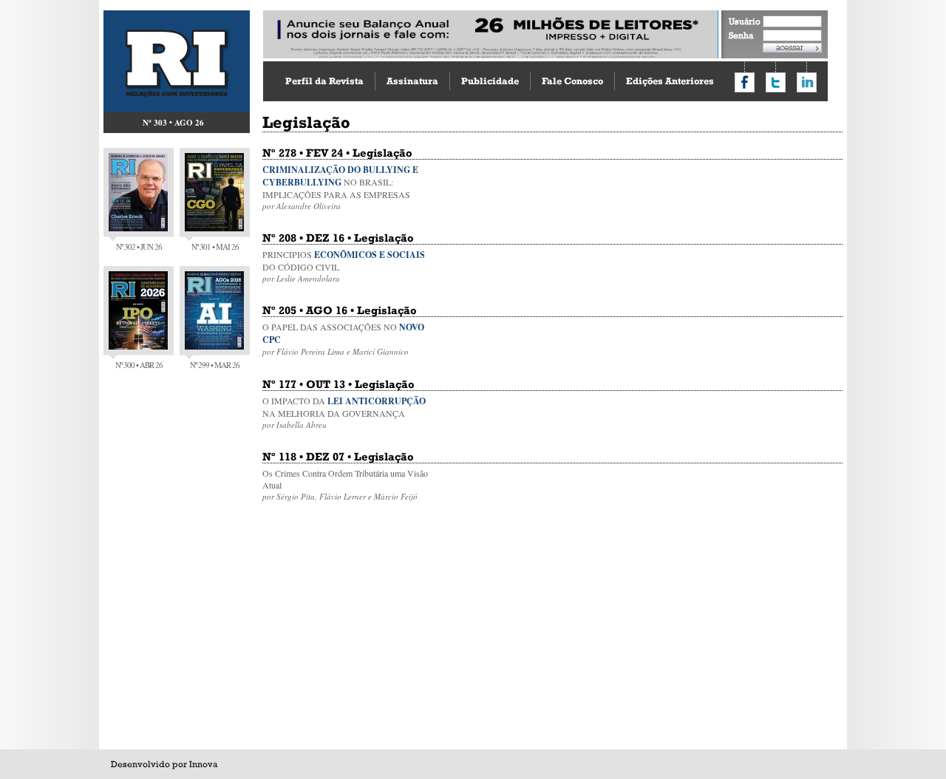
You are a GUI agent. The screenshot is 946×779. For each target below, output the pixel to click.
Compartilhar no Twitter (776, 82)
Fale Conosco (572, 80)
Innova (203, 764)
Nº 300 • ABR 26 (139, 364)
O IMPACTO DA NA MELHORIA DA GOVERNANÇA (344, 412)
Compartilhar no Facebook (745, 82)
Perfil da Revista (324, 80)
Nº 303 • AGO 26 (173, 123)
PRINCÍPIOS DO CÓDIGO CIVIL (343, 266)
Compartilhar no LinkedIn (807, 82)
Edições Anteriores (670, 80)
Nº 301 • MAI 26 (215, 246)
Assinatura (412, 80)
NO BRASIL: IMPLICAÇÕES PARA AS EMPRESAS (340, 187)
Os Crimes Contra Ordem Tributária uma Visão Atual (345, 484)
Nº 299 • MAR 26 (214, 364)
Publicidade (490, 80)
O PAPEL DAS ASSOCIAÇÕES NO (343, 339)
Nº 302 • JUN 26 (139, 246)
